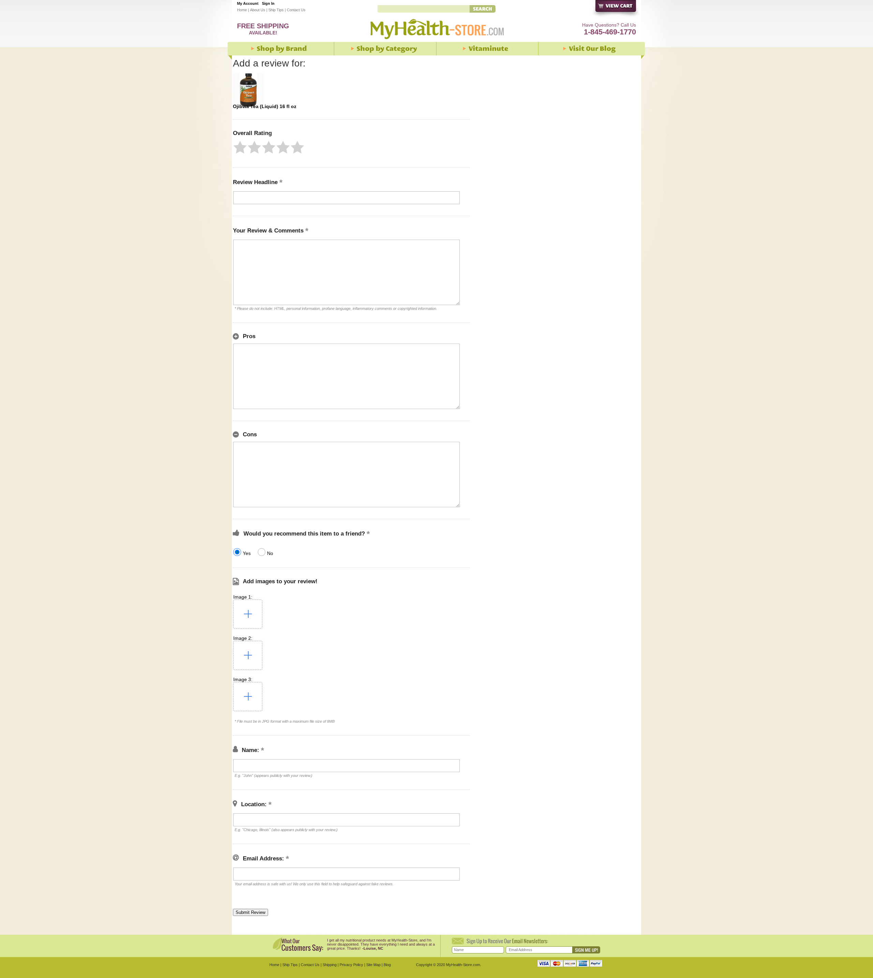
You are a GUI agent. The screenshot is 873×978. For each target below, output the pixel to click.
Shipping (330, 965)
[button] (240, 147)
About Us (257, 10)
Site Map (373, 965)
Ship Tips (276, 10)
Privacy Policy (351, 965)
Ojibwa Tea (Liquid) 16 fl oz (264, 106)
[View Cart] (616, 9)
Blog (387, 965)
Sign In (268, 3)
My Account (247, 3)
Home (242, 10)
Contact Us (296, 10)
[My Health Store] (436, 41)
